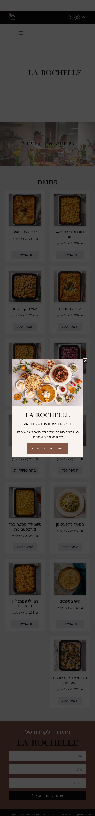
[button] (85, 360)
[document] (47, 408)
